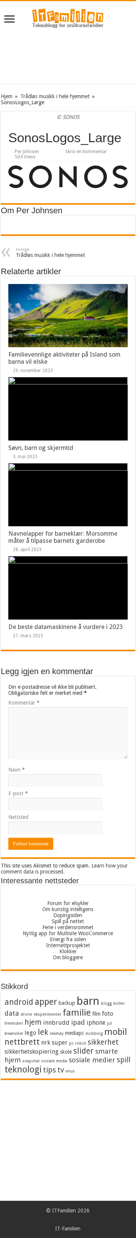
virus (70, 1071)
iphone (96, 1022)
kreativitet (14, 1033)
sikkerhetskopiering (32, 1051)
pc (71, 1043)
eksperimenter (47, 1014)
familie (77, 1012)
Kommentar (24, 703)
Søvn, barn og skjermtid (40, 447)
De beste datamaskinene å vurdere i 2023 (65, 626)
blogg (106, 1003)
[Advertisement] (68, 57)
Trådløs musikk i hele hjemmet (55, 96)
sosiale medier (92, 1060)
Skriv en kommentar (86, 151)
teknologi (23, 1069)
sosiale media (54, 1061)
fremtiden (14, 1023)
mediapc (74, 1033)
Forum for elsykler (68, 903)
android (19, 1002)
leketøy (56, 1033)
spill (123, 1060)
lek (43, 1032)
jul (109, 1023)
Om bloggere (68, 957)
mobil (115, 1032)
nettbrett (22, 1042)
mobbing (94, 1033)
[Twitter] (79, 1219)
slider (83, 1051)
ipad (78, 1022)
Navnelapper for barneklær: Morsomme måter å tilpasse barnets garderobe (62, 537)
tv (60, 1070)
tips (49, 1070)
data (12, 1013)
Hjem (6, 96)
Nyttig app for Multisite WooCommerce (68, 933)
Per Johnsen (27, 151)
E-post (18, 793)
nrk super (54, 1042)
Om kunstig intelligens (67, 909)
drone (26, 1014)
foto (107, 1013)
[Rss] (57, 1219)
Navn (16, 770)
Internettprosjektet (68, 945)
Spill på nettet (68, 921)
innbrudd (56, 1022)
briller (119, 1003)
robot (80, 1043)
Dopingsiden (67, 915)
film (96, 1014)
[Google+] (64, 1219)
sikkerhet (103, 1042)
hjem (33, 1022)
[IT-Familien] (68, 20)
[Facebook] (71, 1219)
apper (46, 1002)
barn (88, 1001)
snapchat (31, 1061)
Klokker (68, 951)
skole (66, 1052)
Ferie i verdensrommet (67, 927)
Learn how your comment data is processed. (64, 869)
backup (67, 1003)
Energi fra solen (68, 939)
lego (30, 1032)
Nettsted (18, 817)
